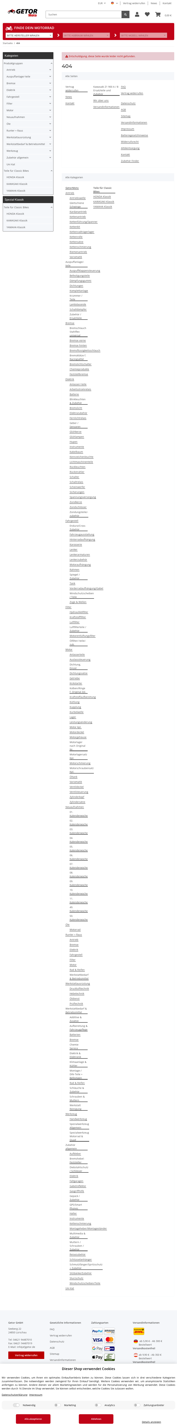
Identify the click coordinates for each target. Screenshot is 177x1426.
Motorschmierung (80, 763)
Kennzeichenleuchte (81, 456)
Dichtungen (76, 285)
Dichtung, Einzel (75, 666)
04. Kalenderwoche (79, 839)
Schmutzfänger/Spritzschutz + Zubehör (86, 1266)
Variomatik (76, 256)
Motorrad (75, 929)
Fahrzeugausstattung (82, 534)
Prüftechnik (76, 1003)
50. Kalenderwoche (79, 917)
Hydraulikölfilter (79, 612)
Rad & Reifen (77, 969)
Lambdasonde (78, 304)
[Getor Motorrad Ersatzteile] (22, 12)
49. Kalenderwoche (79, 909)
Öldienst (75, 998)
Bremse (70, 323)
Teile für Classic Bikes (16, 170)
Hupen (73, 441)
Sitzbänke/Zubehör (81, 1273)
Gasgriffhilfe (77, 1191)
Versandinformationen (106, 106)
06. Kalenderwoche (79, 857)
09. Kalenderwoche (79, 883)
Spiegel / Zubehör (75, 576)
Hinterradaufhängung (82, 539)
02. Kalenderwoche (79, 822)
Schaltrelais (76, 482)
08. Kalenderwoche (79, 874)
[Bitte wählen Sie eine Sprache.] (114, 3)
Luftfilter (75, 622)
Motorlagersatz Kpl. (78, 756)
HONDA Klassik (102, 196)
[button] (137, 14)
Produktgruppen (13, 63)
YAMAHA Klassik (102, 206)
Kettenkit (75, 226)
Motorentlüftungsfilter (82, 635)
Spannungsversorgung (83, 497)
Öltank (73, 776)
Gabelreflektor (78, 1186)
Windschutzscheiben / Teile (82, 595)
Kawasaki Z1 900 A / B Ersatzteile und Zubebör (105, 90)
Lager (73, 717)
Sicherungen (77, 492)
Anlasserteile (77, 654)
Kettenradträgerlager (82, 231)
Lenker (73, 549)
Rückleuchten (77, 466)
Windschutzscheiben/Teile (85, 1283)
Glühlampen (77, 436)
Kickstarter (76, 683)
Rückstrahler (77, 471)
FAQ (123, 86)
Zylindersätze (77, 802)
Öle (67, 924)
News (154, 3)
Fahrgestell (72, 520)
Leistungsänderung (81, 722)
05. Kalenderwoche (79, 848)
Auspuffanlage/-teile (75, 263)
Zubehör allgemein (71, 1146)
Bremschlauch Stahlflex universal (78, 331)
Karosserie (76, 544)
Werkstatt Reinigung (75, 1107)
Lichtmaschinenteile (81, 461)
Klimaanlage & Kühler (78, 1063)
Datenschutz (128, 103)
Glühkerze (75, 431)
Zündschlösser (78, 507)
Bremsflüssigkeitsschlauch (85, 350)
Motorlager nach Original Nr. (77, 745)
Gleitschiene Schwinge (77, 204)
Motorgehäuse (78, 737)
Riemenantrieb (78, 251)
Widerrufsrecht (130, 141)
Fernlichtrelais (78, 418)
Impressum (127, 128)
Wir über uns (101, 100)
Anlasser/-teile (78, 384)
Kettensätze (76, 241)
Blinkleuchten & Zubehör (78, 401)
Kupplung (75, 707)
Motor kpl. (75, 727)
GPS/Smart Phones (76, 1206)
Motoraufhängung (80, 564)
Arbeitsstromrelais (80, 389)
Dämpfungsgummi (80, 280)
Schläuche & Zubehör (77, 1089)
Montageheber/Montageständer (88, 1228)
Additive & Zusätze (76, 1019)
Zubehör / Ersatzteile (76, 316)
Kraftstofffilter (78, 617)
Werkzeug (71, 1114)
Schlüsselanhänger (81, 1259)
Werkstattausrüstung (78, 983)
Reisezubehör (78, 1254)
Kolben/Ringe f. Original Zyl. (78, 690)
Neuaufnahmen (75, 807)
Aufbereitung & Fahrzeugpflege (78, 1027)
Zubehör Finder (130, 161)
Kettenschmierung (80, 246)
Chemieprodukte (79, 369)
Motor (69, 649)
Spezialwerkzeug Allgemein (79, 1125)
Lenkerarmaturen (80, 554)
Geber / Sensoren (75, 424)
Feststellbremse (79, 374)
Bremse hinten (78, 345)
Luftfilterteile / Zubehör (78, 628)
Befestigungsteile (80, 275)
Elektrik (70, 379)
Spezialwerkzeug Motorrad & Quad (79, 1136)
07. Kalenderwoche (79, 865)
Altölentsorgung (130, 148)
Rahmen (74, 569)
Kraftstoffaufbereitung (83, 697)
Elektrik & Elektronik (75, 1055)
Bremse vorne (78, 340)
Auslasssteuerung (80, 659)
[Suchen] (125, 14)
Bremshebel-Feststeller (77, 1160)
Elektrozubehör (78, 413)
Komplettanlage (79, 290)
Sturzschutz (76, 1278)
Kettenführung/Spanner (83, 221)
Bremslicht (76, 408)
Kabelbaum (76, 451)
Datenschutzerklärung (14, 1394)
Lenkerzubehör (78, 559)
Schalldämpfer (78, 309)
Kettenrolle (76, 236)
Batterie (74, 394)
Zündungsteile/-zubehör (79, 513)
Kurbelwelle (76, 712)
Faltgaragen (76, 1181)
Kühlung (75, 702)
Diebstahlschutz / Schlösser (79, 1169)
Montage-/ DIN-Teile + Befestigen (76, 1074)
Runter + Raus (74, 934)
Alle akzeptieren (33, 1418)
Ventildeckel (77, 786)
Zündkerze (76, 502)
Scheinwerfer (77, 487)
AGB (123, 109)
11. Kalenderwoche (79, 900)
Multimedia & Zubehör (77, 1235)
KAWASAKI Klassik (103, 201)
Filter (68, 607)
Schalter (74, 477)
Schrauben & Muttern (77, 1098)
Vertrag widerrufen (134, 3)
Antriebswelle (78, 198)
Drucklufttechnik (79, 988)
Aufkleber (75, 1153)
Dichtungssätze (78, 673)
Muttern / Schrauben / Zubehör (77, 1245)
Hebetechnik (77, 993)
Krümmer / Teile (76, 297)
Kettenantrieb (78, 216)
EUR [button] (100, 3)
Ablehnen (96, 1418)
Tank (72, 583)
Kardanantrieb (78, 211)
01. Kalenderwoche (79, 813)
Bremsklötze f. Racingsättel (78, 357)
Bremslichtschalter (80, 364)
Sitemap (126, 116)
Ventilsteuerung (79, 791)
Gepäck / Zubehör (75, 1197)
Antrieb (70, 193)
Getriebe (75, 678)
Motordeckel (77, 732)
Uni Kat (70, 1288)
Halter (73, 1213)
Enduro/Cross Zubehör (77, 527)
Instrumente (77, 446)
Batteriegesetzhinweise (134, 135)
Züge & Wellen (78, 602)
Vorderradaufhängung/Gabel (86, 588)
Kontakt (167, 3)
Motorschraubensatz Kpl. (82, 769)
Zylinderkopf (77, 796)
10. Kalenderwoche (79, 891)
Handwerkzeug (78, 1119)
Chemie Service (74, 1046)
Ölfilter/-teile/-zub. (78, 642)
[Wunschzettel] (147, 14)
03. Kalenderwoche (79, 831)
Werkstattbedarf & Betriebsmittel (79, 976)
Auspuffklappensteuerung (85, 270)
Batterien (75, 1034)
